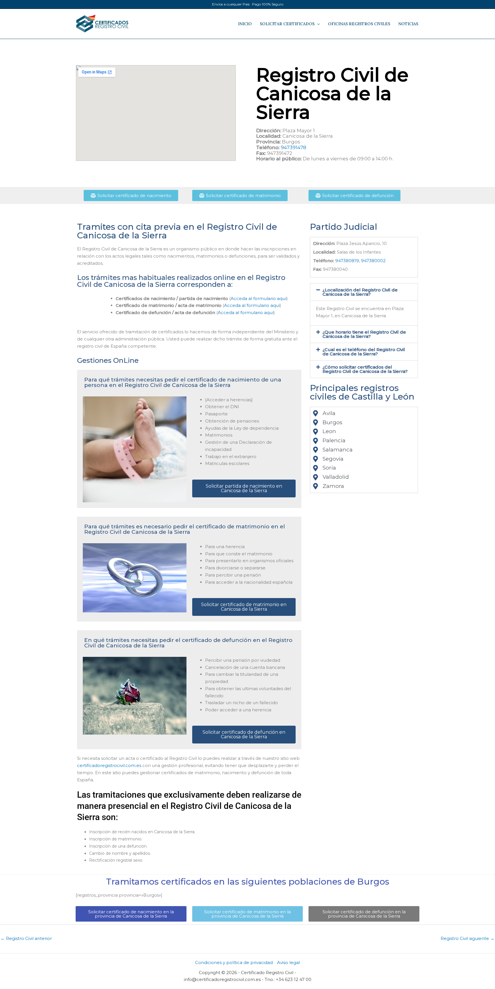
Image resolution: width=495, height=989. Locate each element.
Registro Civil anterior (26, 938)
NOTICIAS (408, 23)
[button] (364, 292)
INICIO (245, 23)
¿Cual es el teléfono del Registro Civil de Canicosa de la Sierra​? (364, 352)
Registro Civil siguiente (467, 938)
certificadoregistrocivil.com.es (109, 765)
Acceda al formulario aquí (258, 298)
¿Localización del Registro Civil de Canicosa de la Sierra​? (360, 292)
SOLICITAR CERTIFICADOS (287, 23)
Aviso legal (288, 962)
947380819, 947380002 (360, 260)
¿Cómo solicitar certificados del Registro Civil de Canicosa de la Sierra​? (365, 369)
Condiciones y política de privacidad (234, 962)
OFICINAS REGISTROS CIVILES (359, 23)
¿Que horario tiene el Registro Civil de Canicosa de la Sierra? (364, 334)
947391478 (293, 147)
